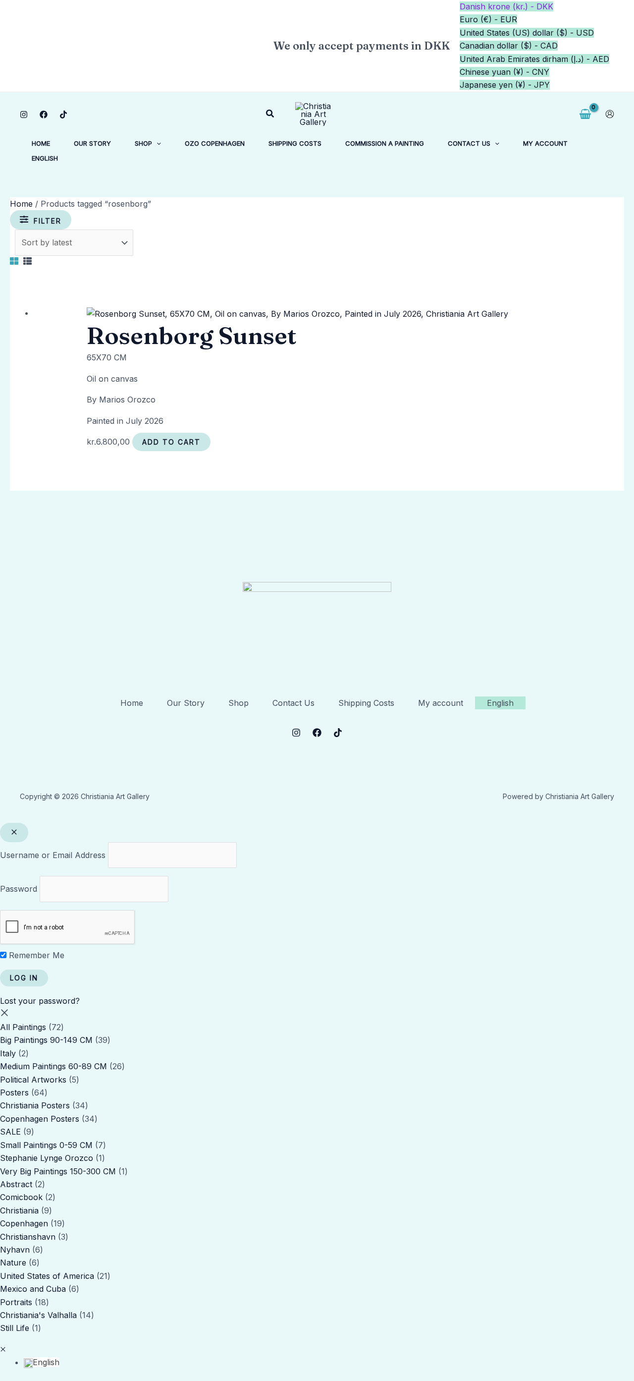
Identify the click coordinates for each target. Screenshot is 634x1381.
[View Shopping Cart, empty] (585, 114)
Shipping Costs (366, 703)
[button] (270, 114)
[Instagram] (24, 114)
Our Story (186, 703)
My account (440, 703)
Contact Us (293, 703)
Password (18, 889)
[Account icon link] (609, 114)
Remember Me (35, 955)
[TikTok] (63, 114)
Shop (238, 703)
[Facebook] (44, 114)
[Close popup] (14, 832)
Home (21, 204)
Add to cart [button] (171, 442)
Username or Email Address (53, 855)
